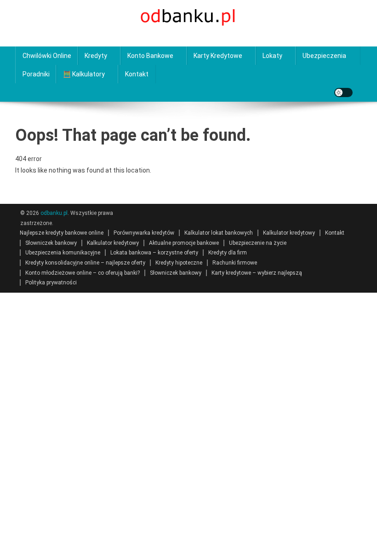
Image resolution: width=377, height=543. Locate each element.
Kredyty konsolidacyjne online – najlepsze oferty (85, 263)
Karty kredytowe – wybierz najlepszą (256, 273)
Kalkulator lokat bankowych (218, 233)
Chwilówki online (47, 55)
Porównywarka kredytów (144, 233)
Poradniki (36, 74)
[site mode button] (343, 92)
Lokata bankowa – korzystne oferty (154, 252)
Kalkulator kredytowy (289, 233)
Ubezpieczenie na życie (257, 243)
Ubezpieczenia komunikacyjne (62, 252)
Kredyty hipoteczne (178, 263)
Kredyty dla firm (227, 252)
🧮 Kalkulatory (84, 74)
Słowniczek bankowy (51, 243)
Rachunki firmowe (234, 263)
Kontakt (137, 74)
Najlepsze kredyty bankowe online (61, 233)
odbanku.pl (54, 213)
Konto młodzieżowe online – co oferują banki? (82, 273)
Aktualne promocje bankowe (184, 243)
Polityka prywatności (51, 282)
